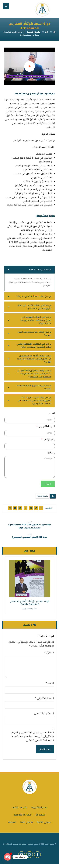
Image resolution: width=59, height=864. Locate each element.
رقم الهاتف (49, 439)
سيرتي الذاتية (44, 822)
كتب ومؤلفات (19, 807)
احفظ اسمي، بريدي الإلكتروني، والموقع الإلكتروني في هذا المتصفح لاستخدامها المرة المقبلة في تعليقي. (32, 736)
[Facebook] (37, 854)
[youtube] (21, 854)
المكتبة (12, 822)
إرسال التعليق (45, 749)
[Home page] (54, 32)
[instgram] (29, 854)
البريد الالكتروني (46, 426)
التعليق (49, 653)
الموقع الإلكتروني (44, 713)
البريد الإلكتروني (44, 698)
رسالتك (51, 452)
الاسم (52, 413)
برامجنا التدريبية (42, 496)
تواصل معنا (26, 822)
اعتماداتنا (40, 814)
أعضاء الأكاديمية (23, 814)
